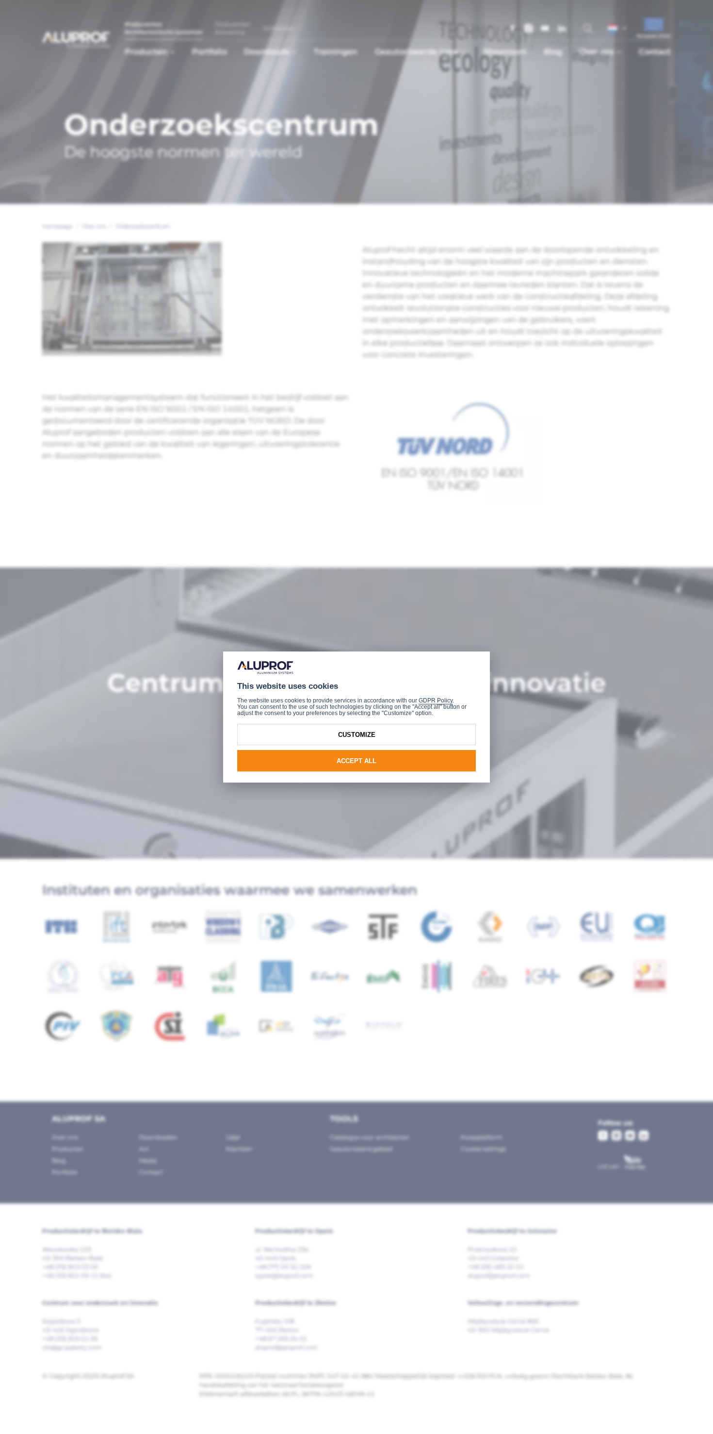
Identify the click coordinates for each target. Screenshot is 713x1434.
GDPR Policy (436, 700)
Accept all (356, 761)
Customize (356, 734)
